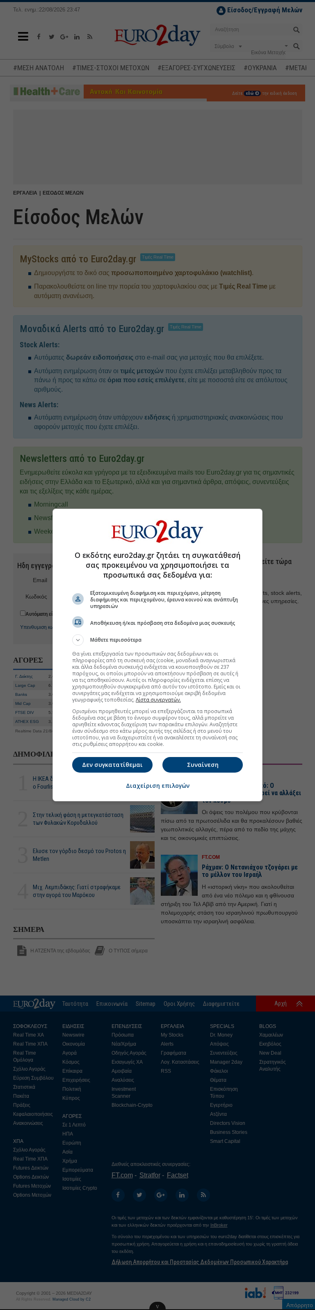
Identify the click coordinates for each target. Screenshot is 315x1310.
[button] (157, 640)
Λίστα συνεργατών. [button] (158, 699)
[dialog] (157, 655)
